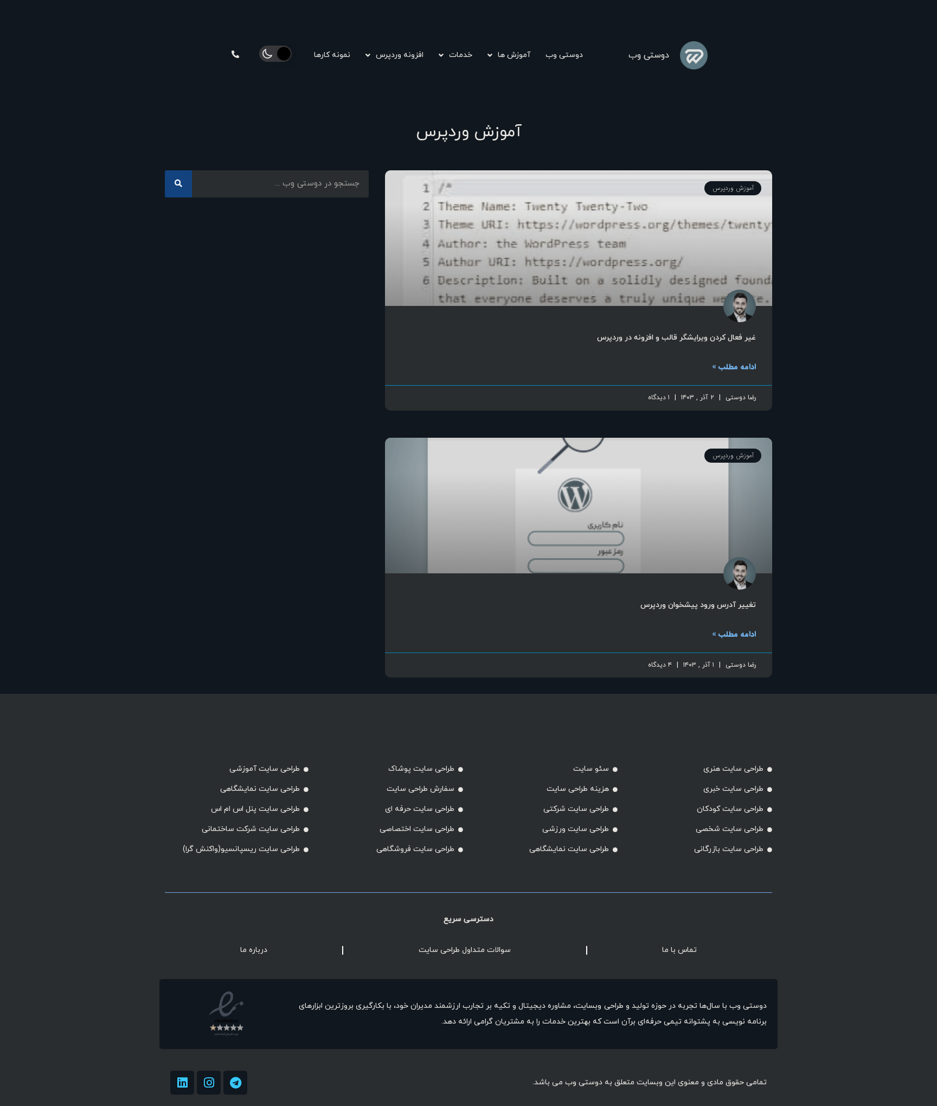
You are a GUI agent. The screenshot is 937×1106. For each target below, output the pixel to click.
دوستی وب (648, 55)
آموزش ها (514, 55)
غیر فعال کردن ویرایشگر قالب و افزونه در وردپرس (676, 338)
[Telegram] (235, 1083)
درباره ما (253, 950)
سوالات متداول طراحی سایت (465, 950)
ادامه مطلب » (734, 367)
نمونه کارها (332, 55)
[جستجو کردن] (178, 183)
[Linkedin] (182, 1083)
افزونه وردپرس (399, 55)
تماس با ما (679, 950)
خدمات (460, 55)
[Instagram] (209, 1083)
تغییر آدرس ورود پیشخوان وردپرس (698, 605)
